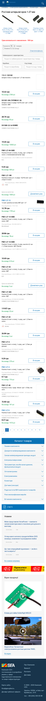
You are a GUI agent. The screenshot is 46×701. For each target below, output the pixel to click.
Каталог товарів (23, 441)
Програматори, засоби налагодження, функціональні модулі (18, 466)
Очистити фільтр (36, 51)
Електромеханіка (10, 476)
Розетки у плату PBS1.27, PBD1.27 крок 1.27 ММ (38, 29)
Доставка (27, 675)
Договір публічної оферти (11, 692)
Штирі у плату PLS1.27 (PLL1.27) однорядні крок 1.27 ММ (7, 30)
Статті (10, 507)
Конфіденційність (8, 688)
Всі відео (7, 654)
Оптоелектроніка (10, 471)
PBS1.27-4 (5, 367)
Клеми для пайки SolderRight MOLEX (17, 613)
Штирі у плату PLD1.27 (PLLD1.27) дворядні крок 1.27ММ (23, 30)
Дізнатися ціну (36, 194)
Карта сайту (6, 685)
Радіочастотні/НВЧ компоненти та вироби (20, 490)
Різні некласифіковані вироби (15, 495)
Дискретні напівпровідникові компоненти (19, 451)
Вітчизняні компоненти (12, 499)
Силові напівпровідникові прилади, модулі (20, 455)
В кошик (36, 94)
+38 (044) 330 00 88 (35, 696)
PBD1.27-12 (6, 200)
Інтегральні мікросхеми (13, 460)
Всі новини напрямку (12, 561)
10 (39, 430)
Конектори (8, 481)
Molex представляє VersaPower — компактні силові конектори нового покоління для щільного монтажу (22, 524)
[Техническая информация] (3, 184)
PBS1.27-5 (5, 410)
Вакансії (27, 668)
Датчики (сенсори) (11, 485)
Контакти (27, 671)
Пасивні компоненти (11, 446)
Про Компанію (29, 665)
